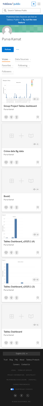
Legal (13, 370)
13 (37, 99)
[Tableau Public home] (11, 3)
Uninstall (33, 380)
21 (37, 144)
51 (37, 325)
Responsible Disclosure (17, 380)
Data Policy (31, 375)
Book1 (7, 196)
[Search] (5, 10)
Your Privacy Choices (24, 389)
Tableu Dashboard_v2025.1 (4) (19, 241)
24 (37, 189)
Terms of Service (25, 370)
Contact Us (25, 365)
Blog (11, 360)
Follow (8, 49)
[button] (15, 395)
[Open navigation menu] (39, 3)
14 (37, 235)
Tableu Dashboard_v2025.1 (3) (19, 286)
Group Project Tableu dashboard (20, 106)
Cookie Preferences (21, 384)
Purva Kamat (9, 109)
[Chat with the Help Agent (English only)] (34, 4)
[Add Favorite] (37, 117)
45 (37, 280)
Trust (6, 360)
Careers (16, 365)
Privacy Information (16, 375)
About (22, 360)
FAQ (16, 360)
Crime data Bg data (14, 151)
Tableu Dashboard (13, 331)
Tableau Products (32, 360)
